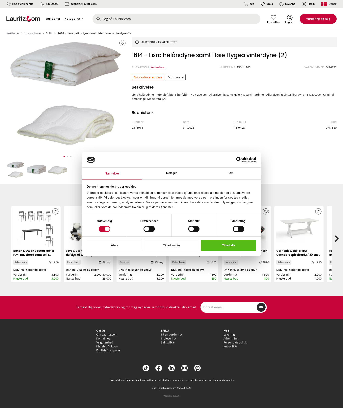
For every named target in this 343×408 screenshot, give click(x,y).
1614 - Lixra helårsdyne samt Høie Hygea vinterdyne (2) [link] (94, 33)
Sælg (270, 4)
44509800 (51, 4)
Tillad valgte (171, 245)
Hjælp (311, 4)
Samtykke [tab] (112, 173)
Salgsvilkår (168, 342)
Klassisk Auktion (107, 346)
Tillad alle (228, 245)
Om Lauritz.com (106, 334)
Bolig (49, 33)
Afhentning (231, 338)
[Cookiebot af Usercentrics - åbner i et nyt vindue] (239, 160)
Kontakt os (103, 338)
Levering (290, 4)
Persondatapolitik (235, 342)
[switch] (149, 229)
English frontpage (108, 350)
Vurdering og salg (318, 19)
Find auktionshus (22, 4)
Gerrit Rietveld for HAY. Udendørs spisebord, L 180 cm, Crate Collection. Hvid (297, 255)
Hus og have (32, 33)
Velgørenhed (104, 342)
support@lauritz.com (84, 4)
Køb (252, 4)
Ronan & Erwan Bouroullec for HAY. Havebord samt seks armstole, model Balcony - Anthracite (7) (33, 257)
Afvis (114, 245)
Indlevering (168, 338)
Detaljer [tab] (171, 173)
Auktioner (12, 33)
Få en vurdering (171, 334)
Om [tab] (230, 173)
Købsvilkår (230, 346)
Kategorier (72, 19)
